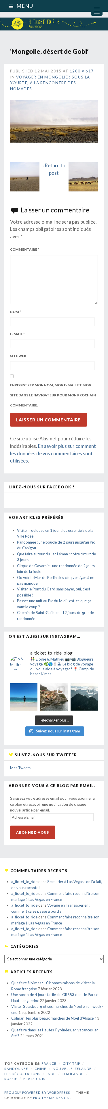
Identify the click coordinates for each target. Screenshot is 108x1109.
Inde (51, 1074)
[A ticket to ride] (54, 15)
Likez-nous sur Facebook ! (42, 487)
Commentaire (24, 249)
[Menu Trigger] (97, 10)
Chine (41, 1068)
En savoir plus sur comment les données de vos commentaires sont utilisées (53, 453)
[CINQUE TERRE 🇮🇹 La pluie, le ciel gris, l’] (54, 697)
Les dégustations (22, 1074)
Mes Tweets (20, 767)
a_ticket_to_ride (24, 881)
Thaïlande (73, 1074)
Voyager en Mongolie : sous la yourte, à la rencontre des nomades (50, 83)
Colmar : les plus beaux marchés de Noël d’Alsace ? (53, 1018)
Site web (18, 356)
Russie (10, 1079)
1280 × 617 (82, 71)
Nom (15, 312)
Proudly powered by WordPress (37, 1092)
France (48, 1063)
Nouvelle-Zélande (72, 1068)
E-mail (17, 334)
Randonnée (16, 1068)
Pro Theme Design (51, 1098)
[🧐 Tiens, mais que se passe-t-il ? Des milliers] (84, 697)
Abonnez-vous (32, 832)
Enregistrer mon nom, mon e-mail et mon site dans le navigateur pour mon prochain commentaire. (53, 395)
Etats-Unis (34, 1079)
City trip (71, 1063)
